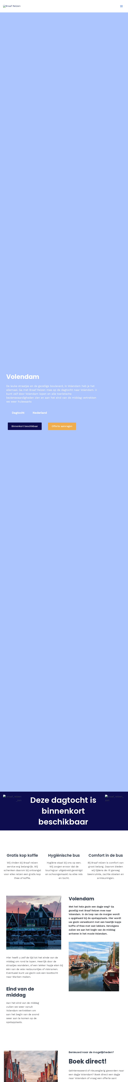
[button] (25, 426)
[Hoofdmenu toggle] (121, 6)
